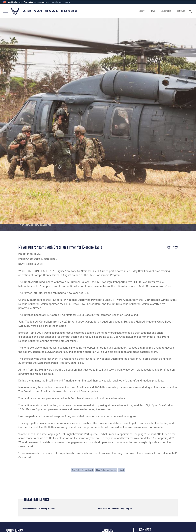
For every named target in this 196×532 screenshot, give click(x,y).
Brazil (122, 469)
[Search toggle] (190, 11)
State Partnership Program (106, 469)
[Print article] (169, 247)
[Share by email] (175, 247)
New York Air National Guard (82, 469)
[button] (61, 2)
